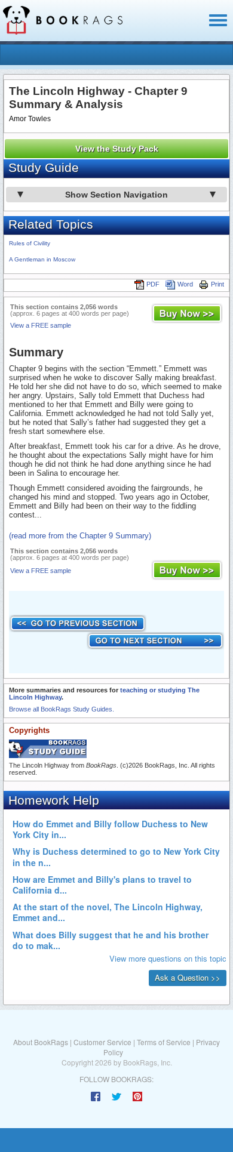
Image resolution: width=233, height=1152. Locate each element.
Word (185, 284)
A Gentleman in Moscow (42, 259)
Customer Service (102, 1042)
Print (217, 284)
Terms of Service (164, 1042)
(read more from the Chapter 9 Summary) (80, 535)
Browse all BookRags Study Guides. (61, 709)
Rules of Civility (29, 243)
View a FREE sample (40, 325)
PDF (153, 284)
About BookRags (40, 1042)
